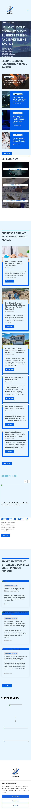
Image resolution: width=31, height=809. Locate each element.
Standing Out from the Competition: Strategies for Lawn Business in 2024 (15, 434)
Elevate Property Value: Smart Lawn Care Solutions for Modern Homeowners (15, 350)
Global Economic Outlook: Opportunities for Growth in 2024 (19, 99)
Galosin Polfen (8, 84)
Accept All (15, 796)
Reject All (15, 805)
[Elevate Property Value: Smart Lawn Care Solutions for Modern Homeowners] (15, 341)
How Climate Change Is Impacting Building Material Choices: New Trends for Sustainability (15, 306)
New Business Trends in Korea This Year (14, 379)
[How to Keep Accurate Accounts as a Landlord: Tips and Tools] (15, 254)
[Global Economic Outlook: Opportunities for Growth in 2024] (6, 99)
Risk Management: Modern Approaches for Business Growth (19, 139)
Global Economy (9, 77)
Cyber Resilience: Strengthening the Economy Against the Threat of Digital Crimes (19, 120)
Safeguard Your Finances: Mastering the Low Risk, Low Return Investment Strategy (14, 623)
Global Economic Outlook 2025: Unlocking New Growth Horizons (13, 81)
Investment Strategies (15, 201)
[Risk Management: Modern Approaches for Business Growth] (6, 140)
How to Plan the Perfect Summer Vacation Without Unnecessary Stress (15, 504)
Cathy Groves (8, 604)
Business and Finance (15, 185)
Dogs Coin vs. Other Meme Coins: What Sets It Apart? (15, 408)
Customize (15, 801)
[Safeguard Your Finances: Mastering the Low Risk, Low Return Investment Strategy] (15, 613)
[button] (28, 481)
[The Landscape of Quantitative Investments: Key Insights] (11, 649)
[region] (15, 795)
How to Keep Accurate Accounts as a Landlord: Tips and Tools (14, 264)
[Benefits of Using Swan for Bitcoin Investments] (4, 581)
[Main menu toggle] (27, 10)
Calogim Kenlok (10, 267)
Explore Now (10, 158)
